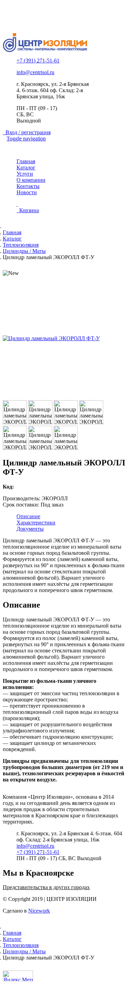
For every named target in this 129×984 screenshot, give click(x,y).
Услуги (25, 174)
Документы (30, 529)
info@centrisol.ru (35, 72)
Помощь (26, 21)
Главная (26, 161)
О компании (31, 180)
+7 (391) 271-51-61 (38, 60)
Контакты (28, 186)
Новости (27, 192)
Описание (28, 516)
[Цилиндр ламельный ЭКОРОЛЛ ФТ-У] (64, 338)
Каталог (26, 167)
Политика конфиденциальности (54, 15)
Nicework (39, 911)
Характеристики (36, 522)
